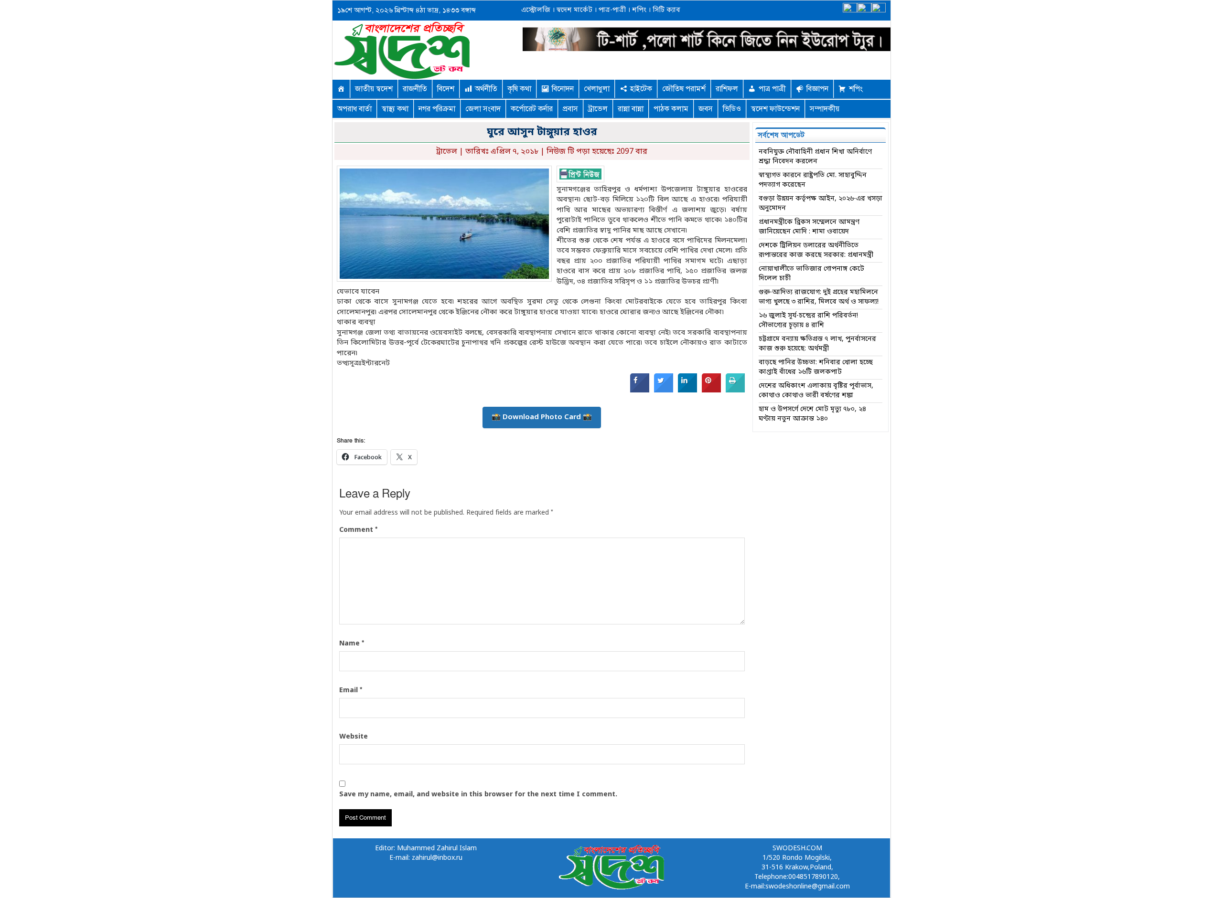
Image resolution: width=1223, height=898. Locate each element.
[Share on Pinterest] (711, 390)
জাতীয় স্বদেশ (374, 89)
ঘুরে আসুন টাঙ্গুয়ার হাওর (542, 132)
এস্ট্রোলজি (535, 10)
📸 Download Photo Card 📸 (542, 417)
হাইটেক (641, 89)
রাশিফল (727, 89)
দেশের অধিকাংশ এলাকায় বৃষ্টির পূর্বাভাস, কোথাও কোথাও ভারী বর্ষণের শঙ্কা (816, 390)
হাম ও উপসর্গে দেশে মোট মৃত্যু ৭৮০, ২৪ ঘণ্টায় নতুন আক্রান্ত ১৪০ (812, 414)
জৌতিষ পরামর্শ (684, 89)
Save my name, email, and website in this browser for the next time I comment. (478, 794)
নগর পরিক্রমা (436, 109)
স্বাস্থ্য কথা (395, 109)
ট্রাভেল (598, 109)
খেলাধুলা (597, 89)
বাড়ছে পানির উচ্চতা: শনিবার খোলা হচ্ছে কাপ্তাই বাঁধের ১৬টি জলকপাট (816, 367)
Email (350, 690)
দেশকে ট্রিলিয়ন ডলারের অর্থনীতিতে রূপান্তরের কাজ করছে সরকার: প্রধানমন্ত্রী (816, 250)
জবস (705, 109)
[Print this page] (735, 390)
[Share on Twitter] (663, 390)
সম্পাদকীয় (824, 109)
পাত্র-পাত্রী (611, 10)
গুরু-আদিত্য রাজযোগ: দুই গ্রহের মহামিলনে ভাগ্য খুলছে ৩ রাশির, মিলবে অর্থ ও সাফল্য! (819, 297)
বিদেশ (445, 89)
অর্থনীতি (486, 89)
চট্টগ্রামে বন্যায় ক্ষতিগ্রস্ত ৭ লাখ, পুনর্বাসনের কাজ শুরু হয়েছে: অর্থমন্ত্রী (817, 344)
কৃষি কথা (519, 89)
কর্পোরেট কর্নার (532, 109)
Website (353, 736)
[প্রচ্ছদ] (341, 89)
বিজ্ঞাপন (817, 89)
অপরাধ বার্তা (354, 109)
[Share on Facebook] (639, 390)
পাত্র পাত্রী (772, 89)
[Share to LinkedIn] (687, 390)
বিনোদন (563, 89)
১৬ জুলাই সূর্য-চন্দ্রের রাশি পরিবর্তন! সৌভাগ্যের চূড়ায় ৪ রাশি (808, 320)
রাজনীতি (415, 89)
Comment (358, 530)
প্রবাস (570, 109)
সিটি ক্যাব (665, 10)
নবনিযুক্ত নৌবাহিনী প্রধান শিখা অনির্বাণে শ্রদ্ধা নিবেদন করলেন (815, 157)
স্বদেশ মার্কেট (573, 10)
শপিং (639, 10)
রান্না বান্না (631, 109)
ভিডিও (732, 109)
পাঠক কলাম (671, 109)
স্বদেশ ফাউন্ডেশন (775, 109)
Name (351, 643)
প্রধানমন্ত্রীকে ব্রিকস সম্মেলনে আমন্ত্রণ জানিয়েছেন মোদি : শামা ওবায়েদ (809, 227)
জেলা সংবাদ (483, 109)
